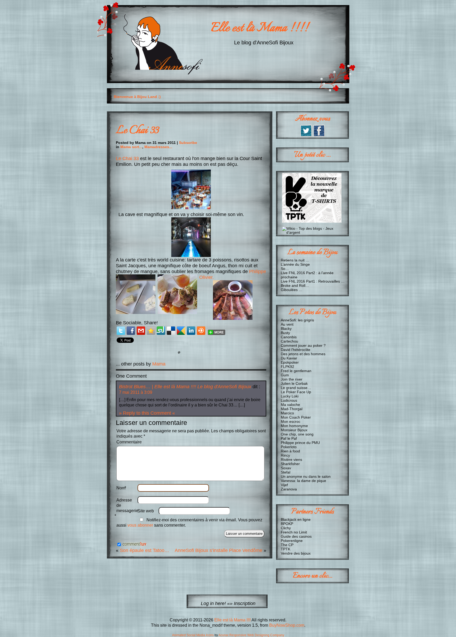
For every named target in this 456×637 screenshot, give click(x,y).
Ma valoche (290, 404)
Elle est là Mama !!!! (259, 28)
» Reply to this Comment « (147, 413)
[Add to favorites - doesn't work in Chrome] (151, 330)
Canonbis (289, 337)
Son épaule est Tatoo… (144, 550)
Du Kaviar (289, 358)
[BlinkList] (201, 330)
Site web (145, 511)
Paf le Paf (289, 438)
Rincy (285, 455)
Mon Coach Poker (296, 417)
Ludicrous (289, 400)
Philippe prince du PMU (300, 443)
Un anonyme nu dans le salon (306, 476)
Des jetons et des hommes (303, 354)
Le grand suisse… (296, 388)
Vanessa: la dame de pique (303, 481)
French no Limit (294, 532)
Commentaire (129, 442)
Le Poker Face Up (296, 392)
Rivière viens (291, 459)
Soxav (286, 468)
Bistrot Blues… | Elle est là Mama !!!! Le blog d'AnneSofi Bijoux (185, 386)
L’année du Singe (295, 264)
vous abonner (140, 525)
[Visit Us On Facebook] (318, 135)
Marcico (287, 413)
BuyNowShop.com (286, 625)
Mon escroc (290, 421)
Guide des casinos (296, 536)
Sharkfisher (290, 464)
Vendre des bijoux (296, 553)
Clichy (286, 528)
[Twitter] (121, 330)
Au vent (287, 324)
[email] (141, 330)
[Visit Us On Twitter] (306, 135)
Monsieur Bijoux (294, 430)
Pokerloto (289, 447)
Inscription (244, 603)
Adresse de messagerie (126, 508)
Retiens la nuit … (295, 260)
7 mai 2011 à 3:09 (135, 392)
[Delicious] (171, 330)
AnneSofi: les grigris (297, 320)
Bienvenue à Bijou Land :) (137, 97)
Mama (158, 364)
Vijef (284, 485)
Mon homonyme (294, 426)
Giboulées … (291, 290)
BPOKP (287, 524)
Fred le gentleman (296, 371)
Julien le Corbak (294, 383)
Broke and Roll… (295, 285)
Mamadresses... (158, 147)
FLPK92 (287, 366)
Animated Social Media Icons (193, 635)
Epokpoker (290, 362)
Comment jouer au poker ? (303, 345)
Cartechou (289, 341)
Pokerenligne (292, 540)
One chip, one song (297, 434)
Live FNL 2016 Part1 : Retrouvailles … (313, 281)
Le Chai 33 (137, 130)
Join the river (291, 379)
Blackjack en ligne (296, 519)
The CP (287, 545)
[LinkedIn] (191, 330)
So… (285, 268)
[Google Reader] (181, 330)
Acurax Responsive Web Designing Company (251, 635)
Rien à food (290, 451)
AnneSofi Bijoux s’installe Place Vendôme (218, 550)
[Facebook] (131, 330)
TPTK (285, 549)
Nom (121, 488)
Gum (285, 375)
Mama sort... (131, 147)
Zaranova (289, 489)
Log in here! (213, 603)
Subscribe (188, 142)
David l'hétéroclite (295, 350)
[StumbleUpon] (161, 330)
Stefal (285, 472)
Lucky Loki (289, 396)
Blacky (286, 328)
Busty (285, 333)
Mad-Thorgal (291, 409)
